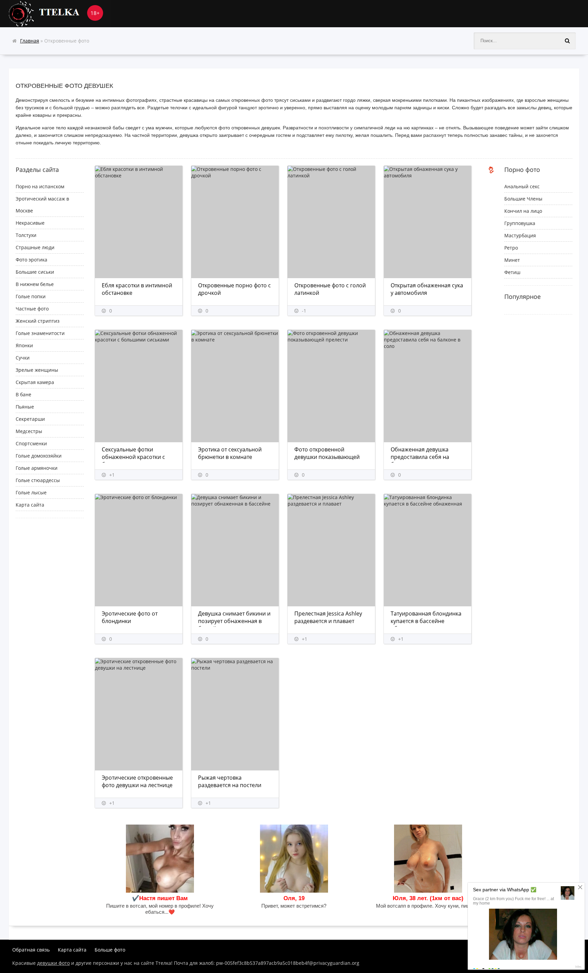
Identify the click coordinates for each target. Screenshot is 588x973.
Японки (24, 345)
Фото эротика (31, 259)
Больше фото (110, 949)
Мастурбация (520, 235)
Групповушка (519, 223)
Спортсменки (31, 443)
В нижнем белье (35, 284)
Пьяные (25, 406)
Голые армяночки (37, 468)
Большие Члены (523, 198)
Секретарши (30, 419)
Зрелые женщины (37, 370)
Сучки (23, 357)
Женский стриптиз (38, 321)
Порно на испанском (40, 186)
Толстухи (26, 235)
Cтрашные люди (35, 247)
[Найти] (567, 40)
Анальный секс (522, 186)
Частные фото (32, 308)
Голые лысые (31, 492)
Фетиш (512, 272)
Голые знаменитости (40, 333)
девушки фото (53, 963)
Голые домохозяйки (39, 455)
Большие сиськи (35, 272)
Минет (512, 260)
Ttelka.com (60, 13)
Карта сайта (30, 504)
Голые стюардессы (38, 480)
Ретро (511, 247)
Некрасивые (30, 223)
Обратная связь (31, 949)
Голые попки (31, 296)
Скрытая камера (35, 382)
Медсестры (29, 431)
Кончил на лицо (523, 211)
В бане (23, 394)
